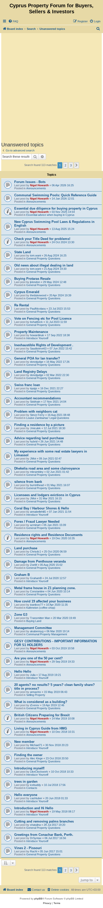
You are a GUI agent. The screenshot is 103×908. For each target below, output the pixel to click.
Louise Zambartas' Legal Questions (47, 417)
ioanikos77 (36, 604)
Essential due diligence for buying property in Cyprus (56, 208)
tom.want (35, 255)
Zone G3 (20, 614)
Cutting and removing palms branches (44, 821)
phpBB (38, 898)
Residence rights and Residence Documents (48, 535)
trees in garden (26, 781)
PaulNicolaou (38, 308)
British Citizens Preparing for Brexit (42, 715)
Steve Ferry (37, 414)
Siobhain (35, 401)
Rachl (33, 851)
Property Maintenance (31, 332)
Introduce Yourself (37, 338)
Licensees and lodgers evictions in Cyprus (47, 495)
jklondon (35, 282)
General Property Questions (43, 258)
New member (24, 742)
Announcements (36, 188)
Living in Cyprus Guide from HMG (40, 728)
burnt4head (37, 485)
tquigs (33, 388)
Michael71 (36, 745)
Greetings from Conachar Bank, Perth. (43, 835)
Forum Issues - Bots (30, 182)
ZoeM (33, 564)
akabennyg (37, 631)
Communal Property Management (46, 634)
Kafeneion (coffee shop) (40, 607)
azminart (35, 524)
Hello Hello (22, 671)
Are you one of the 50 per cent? (38, 658)
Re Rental (21, 305)
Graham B (22, 575)
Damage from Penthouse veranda (40, 561)
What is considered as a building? (40, 702)
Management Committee (33, 628)
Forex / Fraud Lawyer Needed (37, 521)
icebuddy (35, 784)
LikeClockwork (39, 771)
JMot (33, 458)
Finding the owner (28, 755)
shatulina (35, 824)
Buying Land (33, 620)
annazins (35, 691)
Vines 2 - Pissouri (28, 848)
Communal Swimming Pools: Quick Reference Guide (55, 195)
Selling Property (35, 694)
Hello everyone (25, 795)
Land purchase (25, 548)
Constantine (37, 591)
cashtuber (36, 798)
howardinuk (37, 335)
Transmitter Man (40, 617)
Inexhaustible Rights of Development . (43, 345)
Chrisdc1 (35, 551)
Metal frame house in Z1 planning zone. (45, 588)
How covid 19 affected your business (42, 601)
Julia (33, 674)
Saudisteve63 (38, 348)
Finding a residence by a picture (39, 425)
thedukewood (38, 295)
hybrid (34, 441)
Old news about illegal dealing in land (43, 265)
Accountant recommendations (37, 398)
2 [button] (65, 165)
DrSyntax (36, 838)
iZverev (34, 705)
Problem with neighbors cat (35, 411)
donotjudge (36, 361)
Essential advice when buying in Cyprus (50, 214)
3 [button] (71, 165)
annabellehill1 (38, 511)
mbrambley (37, 471)
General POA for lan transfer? (37, 358)
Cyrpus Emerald (26, 292)
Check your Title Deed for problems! (42, 239)
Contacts (31, 787)
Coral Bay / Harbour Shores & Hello (41, 508)
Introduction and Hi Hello (33, 808)
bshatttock (36, 321)
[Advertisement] (51, 87)
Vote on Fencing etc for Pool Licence (43, 318)
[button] (76, 165)
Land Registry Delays (30, 372)
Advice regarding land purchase (39, 438)
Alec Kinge (36, 758)
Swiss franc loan (27, 385)
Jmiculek (35, 428)
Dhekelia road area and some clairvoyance (47, 468)
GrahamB (36, 578)
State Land (22, 252)
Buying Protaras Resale (32, 279)
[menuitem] (13, 21)
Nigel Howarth (39, 185)
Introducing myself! (29, 768)
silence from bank (28, 482)
